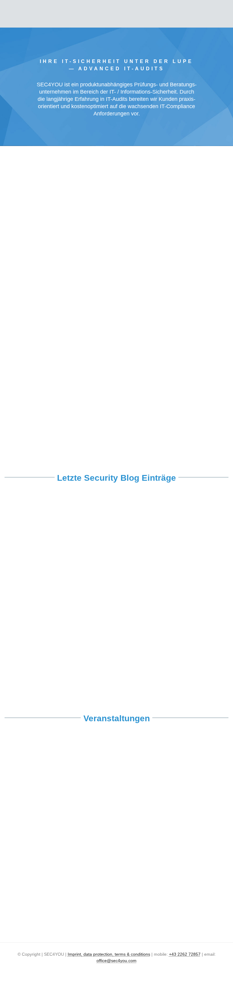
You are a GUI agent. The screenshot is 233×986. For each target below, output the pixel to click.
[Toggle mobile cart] (204, 17)
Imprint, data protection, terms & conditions (109, 954)
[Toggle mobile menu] (220, 17)
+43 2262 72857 (185, 954)
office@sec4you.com (116, 960)
